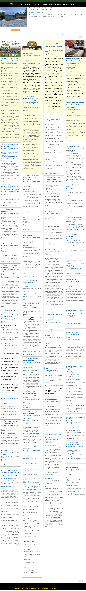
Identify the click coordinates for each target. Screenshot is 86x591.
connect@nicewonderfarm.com (8, 486)
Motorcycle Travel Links (35, 7)
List (77, 37)
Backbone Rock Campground (8, 267)
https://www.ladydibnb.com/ (73, 247)
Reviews (42, 34)
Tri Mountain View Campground (53, 43)
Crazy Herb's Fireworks (72, 258)
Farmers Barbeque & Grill (51, 312)
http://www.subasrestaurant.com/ (9, 406)
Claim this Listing (16, 29)
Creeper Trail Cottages (7, 243)
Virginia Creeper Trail (50, 246)
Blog (71, 4)
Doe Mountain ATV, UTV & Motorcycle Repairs (51, 371)
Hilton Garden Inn (49, 474)
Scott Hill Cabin (48, 332)
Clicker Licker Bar (27, 448)
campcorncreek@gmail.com (8, 71)
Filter (1, 37)
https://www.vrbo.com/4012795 (30, 189)
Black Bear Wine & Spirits (72, 332)
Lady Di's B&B (69, 236)
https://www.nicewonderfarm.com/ (9, 488)
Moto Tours (37, 4)
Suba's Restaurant (5, 396)
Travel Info (44, 4)
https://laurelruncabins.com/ (29, 245)
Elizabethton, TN (76, 107)
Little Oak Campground (72, 467)
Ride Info (31, 4)
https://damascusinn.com (7, 195)
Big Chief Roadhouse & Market (30, 98)
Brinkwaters (69, 186)
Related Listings (60, 34)
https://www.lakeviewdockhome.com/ (31, 482)
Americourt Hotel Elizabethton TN (75, 102)
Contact (75, 4)
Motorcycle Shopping (32, 102)
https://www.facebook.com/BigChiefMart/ (32, 111)
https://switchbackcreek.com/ (74, 374)
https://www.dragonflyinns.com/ (8, 221)
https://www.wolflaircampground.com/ (32, 370)
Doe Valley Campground (51, 399)
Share (2, 29)
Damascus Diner (49, 211)
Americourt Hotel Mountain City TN (75, 58)
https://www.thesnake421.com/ (30, 315)
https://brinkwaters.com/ (73, 197)
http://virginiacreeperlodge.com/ (74, 153)
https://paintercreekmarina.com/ (30, 425)
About (26, 4)
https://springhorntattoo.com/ (8, 322)
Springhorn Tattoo (5, 312)
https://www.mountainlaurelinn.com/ (9, 156)
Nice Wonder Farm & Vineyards (9, 470)
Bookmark (8, 29)
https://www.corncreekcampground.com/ (10, 73)
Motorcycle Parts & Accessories (55, 375)
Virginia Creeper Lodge (72, 143)
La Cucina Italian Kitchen (72, 444)
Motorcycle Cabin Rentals (47, 7)
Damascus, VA (76, 146)
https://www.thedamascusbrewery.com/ (54, 189)
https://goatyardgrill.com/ (7, 460)
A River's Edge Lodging (28, 214)
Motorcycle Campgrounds (11, 62)
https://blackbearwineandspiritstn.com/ (75, 344)
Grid (81, 37)
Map (8, 34)
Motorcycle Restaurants (10, 187)
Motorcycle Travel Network (51, 588)
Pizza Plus (47, 159)
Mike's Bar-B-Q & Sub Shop (29, 393)
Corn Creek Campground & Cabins (9, 58)
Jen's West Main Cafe (28, 282)
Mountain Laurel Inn (6, 146)
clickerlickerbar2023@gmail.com (30, 456)
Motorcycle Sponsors (56, 46)
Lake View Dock (27, 471)
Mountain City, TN (77, 63)
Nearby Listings (77, 34)
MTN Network (58, 4)
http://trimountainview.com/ (51, 54)
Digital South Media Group (33, 588)
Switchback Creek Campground (74, 364)
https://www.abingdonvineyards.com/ (75, 289)
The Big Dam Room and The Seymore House (30, 178)
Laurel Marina (48, 431)
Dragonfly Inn (4, 211)
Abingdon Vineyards (71, 279)
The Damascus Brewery (50, 179)
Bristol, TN (29, 57)
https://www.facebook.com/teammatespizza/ (75, 319)
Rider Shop (51, 4)
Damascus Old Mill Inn (6, 184)
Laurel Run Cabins (27, 235)
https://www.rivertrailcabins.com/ (52, 127)
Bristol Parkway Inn (28, 53)
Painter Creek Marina (28, 413)
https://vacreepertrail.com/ (51, 256)
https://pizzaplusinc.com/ (51, 169)
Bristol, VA (59, 476)
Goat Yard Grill (4, 450)
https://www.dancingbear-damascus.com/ (76, 224)
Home (22, 4)
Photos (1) (25, 34)
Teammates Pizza (70, 308)
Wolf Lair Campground (28, 360)
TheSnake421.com (27, 305)
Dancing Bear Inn (70, 214)
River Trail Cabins (49, 117)
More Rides (65, 4)
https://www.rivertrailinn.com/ (37, 12)
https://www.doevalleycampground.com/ (54, 409)
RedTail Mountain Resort (7, 423)
